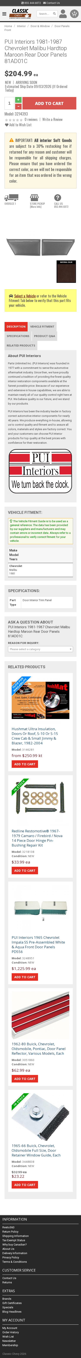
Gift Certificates (12, 1303)
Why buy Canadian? (14, 1244)
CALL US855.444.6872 (61, 205)
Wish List (8, 1336)
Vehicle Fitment (42, 326)
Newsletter (9, 1341)
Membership (10, 1345)
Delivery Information (14, 1253)
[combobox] (40, 649)
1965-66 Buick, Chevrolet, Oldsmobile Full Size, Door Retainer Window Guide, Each (36, 1150)
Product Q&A (44, 336)
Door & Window (40, 26)
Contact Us (53, 3)
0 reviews (31, 119)
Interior (21, 26)
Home (8, 26)
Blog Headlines (11, 1311)
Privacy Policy (10, 1257)
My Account (9, 1328)
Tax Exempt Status (13, 1240)
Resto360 (8, 1227)
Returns (7, 1282)
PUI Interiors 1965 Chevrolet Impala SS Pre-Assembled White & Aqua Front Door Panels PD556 (38, 944)
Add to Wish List (20, 124)
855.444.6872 (32, 3)
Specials (7, 1307)
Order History (10, 1332)
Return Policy (10, 1231)
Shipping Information (15, 1236)
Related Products (21, 345)
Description (16, 326)
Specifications (18, 336)
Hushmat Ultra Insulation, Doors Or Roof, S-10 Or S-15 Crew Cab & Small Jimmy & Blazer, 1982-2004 (35, 735)
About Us (8, 1248)
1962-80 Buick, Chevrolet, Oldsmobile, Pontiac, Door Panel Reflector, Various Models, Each (39, 1048)
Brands (6, 1298)
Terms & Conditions (14, 1261)
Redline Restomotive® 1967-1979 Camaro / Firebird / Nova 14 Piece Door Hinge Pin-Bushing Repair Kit (37, 838)
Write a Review (52, 119)
